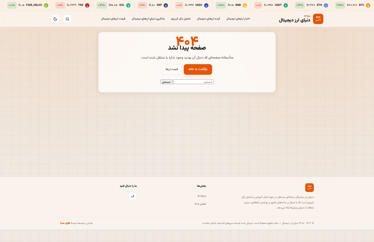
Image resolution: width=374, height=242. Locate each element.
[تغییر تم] (55, 18)
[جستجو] (67, 18)
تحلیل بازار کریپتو (180, 19)
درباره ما (202, 196)
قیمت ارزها (172, 69)
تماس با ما (200, 204)
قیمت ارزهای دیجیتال (113, 19)
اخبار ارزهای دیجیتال (238, 19)
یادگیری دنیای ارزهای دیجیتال (148, 19)
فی (132, 196)
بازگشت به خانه (198, 69)
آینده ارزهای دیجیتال (208, 19)
